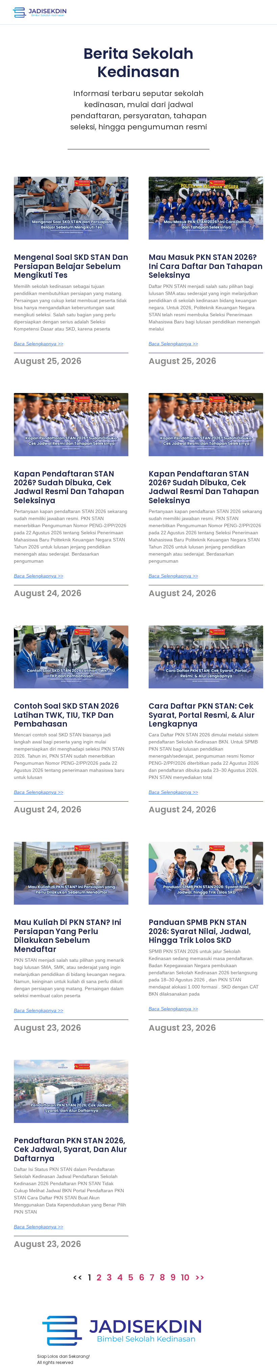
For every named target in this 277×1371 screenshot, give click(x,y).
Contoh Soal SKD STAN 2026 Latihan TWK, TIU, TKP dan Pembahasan (66, 715)
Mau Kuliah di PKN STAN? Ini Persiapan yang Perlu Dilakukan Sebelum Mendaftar (67, 935)
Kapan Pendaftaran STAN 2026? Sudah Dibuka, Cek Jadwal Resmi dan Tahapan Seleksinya (69, 487)
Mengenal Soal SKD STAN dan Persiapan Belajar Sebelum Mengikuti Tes (71, 266)
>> (199, 1277)
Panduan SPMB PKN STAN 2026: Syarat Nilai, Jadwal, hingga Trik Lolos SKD (200, 931)
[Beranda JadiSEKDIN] (39, 12)
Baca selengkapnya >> (38, 343)
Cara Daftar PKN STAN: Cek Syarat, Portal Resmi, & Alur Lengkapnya (202, 715)
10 (185, 1277)
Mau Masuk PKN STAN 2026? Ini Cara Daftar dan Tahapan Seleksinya (205, 266)
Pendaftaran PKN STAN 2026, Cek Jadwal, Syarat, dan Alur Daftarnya (70, 1149)
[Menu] (256, 12)
